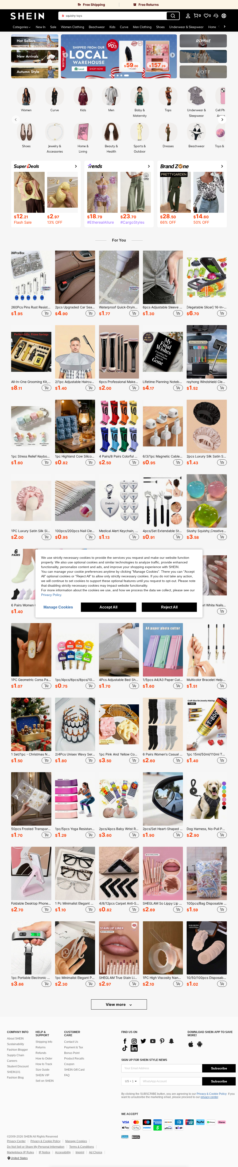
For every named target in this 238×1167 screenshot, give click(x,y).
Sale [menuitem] (53, 27)
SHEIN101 (13, 1072)
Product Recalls (74, 1058)
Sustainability (15, 1044)
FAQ (66, 1075)
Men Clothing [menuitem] (142, 27)
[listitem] (31, 284)
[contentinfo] (178, 1125)
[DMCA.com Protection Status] (136, 1136)
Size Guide (43, 1069)
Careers (12, 1060)
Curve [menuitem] (124, 27)
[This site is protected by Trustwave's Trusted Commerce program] (124, 1136)
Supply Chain (15, 1055)
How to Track (44, 1064)
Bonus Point (71, 1053)
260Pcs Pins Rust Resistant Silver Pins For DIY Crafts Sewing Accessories (31, 307)
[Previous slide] (65, 55)
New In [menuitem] (41, 27)
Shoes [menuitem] (160, 27)
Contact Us (71, 1041)
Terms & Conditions (81, 1146)
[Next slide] (172, 55)
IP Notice (44, 1152)
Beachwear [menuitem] (97, 27)
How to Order (44, 1058)
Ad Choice (95, 1152)
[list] (152, 1045)
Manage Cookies (76, 1141)
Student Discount (18, 1066)
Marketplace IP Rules (20, 1152)
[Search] (173, 16)
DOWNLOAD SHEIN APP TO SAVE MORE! (210, 1034)
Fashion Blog (15, 1077)
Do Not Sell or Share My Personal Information (35, 1146)
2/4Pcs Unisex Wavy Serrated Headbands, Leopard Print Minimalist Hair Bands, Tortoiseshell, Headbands (75, 754)
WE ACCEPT (129, 1114)
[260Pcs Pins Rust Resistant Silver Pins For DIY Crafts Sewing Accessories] (31, 277)
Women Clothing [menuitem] (72, 27)
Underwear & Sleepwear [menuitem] (186, 27)
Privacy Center (16, 1141)
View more (116, 1004)
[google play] (199, 1046)
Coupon (69, 1064)
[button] (216, 16)
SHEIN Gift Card (74, 1069)
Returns (41, 1047)
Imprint (80, 1152)
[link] (59, 4)
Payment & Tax (73, 1047)
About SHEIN (15, 1038)
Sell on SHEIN (45, 1080)
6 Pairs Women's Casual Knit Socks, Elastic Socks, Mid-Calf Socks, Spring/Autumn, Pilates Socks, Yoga (163, 754)
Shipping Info (44, 1041)
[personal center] (188, 16)
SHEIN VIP (42, 1075)
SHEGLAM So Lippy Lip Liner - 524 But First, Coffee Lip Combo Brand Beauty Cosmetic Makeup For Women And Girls (163, 903)
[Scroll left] (219, 27)
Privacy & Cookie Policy (212, 1093)
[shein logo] (27, 15)
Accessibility (63, 1152)
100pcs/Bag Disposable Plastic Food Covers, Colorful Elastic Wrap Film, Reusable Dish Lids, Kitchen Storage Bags (207, 903)
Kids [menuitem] (112, 27)
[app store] (191, 1046)
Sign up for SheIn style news (144, 1060)
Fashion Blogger (17, 1049)
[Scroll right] (224, 27)
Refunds (41, 1053)
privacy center (209, 1097)
